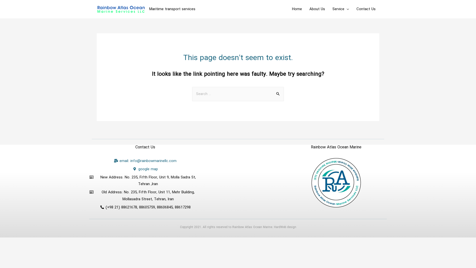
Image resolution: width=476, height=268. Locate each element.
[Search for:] (238, 94)
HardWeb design (285, 227)
